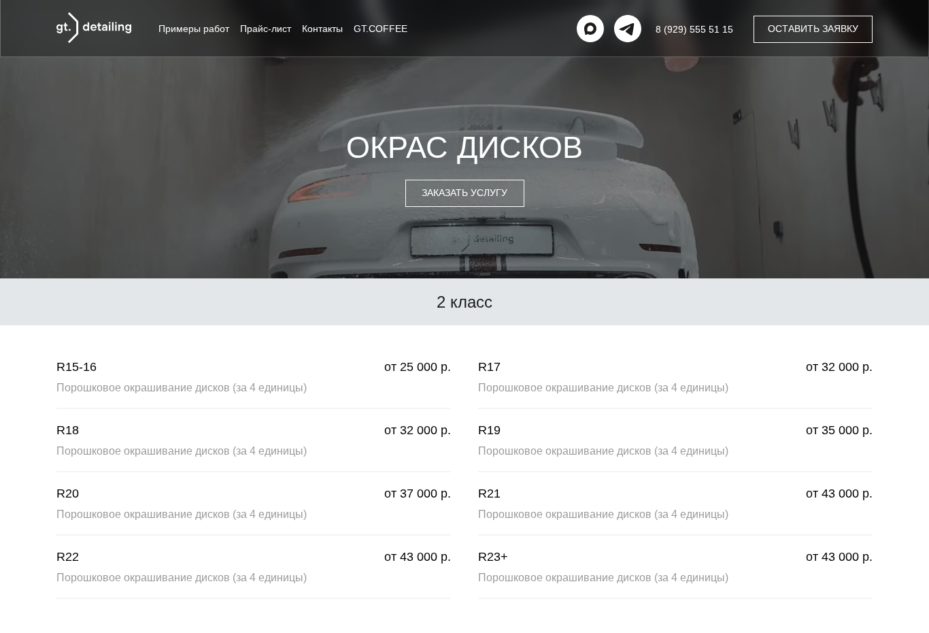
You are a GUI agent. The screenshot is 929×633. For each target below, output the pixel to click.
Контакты (322, 28)
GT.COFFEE (380, 28)
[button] (813, 29)
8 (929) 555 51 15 (694, 29)
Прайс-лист (265, 28)
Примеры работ (193, 28)
